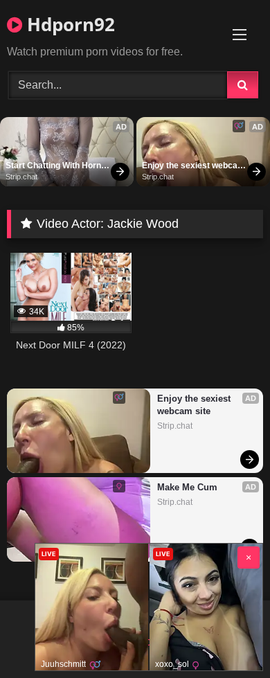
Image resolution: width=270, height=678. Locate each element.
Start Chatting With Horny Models (57, 166)
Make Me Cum (187, 487)
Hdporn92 (68, 24)
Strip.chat (21, 176)
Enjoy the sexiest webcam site (194, 166)
